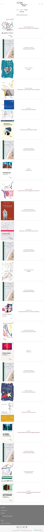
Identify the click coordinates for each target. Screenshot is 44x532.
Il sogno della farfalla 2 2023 (28, 149)
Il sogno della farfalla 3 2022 (28, 371)
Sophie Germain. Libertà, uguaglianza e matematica (28, 190)
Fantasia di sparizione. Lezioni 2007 (28, 331)
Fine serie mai (28, 170)
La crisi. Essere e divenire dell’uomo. (28, 109)
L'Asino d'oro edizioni (7, 516)
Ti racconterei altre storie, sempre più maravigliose (28, 311)
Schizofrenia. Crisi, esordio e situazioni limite (28, 230)
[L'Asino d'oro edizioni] (22, 4)
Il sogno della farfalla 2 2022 (28, 452)
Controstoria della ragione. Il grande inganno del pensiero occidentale (29, 493)
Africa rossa (28, 351)
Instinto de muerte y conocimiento (28, 210)
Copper (28, 69)
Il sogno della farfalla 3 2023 (28, 48)
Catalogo (21, 9)
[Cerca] (39, 4)
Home (17, 9)
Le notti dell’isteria (29, 472)
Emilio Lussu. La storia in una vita (28, 412)
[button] (2, 4)
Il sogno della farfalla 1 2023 (28, 251)
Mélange (28, 271)
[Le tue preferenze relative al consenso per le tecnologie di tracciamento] (38, 530)
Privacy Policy (29, 530)
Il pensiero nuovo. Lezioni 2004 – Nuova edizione (29, 28)
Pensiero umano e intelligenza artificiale (28, 129)
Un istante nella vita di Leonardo (28, 392)
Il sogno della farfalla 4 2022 (28, 291)
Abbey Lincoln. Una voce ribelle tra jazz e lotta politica (28, 89)
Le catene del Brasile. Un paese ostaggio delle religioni (28, 432)
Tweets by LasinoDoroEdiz (6, 523)
